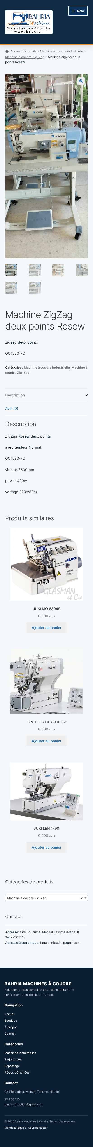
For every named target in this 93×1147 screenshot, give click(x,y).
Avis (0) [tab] (11, 408)
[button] (81, 81)
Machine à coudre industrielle (61, 51)
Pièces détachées (17, 1072)
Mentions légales (15, 1127)
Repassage (12, 1066)
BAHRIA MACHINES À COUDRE (38, 984)
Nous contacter (37, 1127)
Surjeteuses (13, 1059)
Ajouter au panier (46, 627)
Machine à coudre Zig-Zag (24, 57)
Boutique (11, 1020)
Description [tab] (15, 395)
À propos (11, 1027)
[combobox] (46, 898)
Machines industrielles (20, 1053)
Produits (30, 51)
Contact (10, 1033)
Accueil (15, 51)
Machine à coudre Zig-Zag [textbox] (45, 898)
